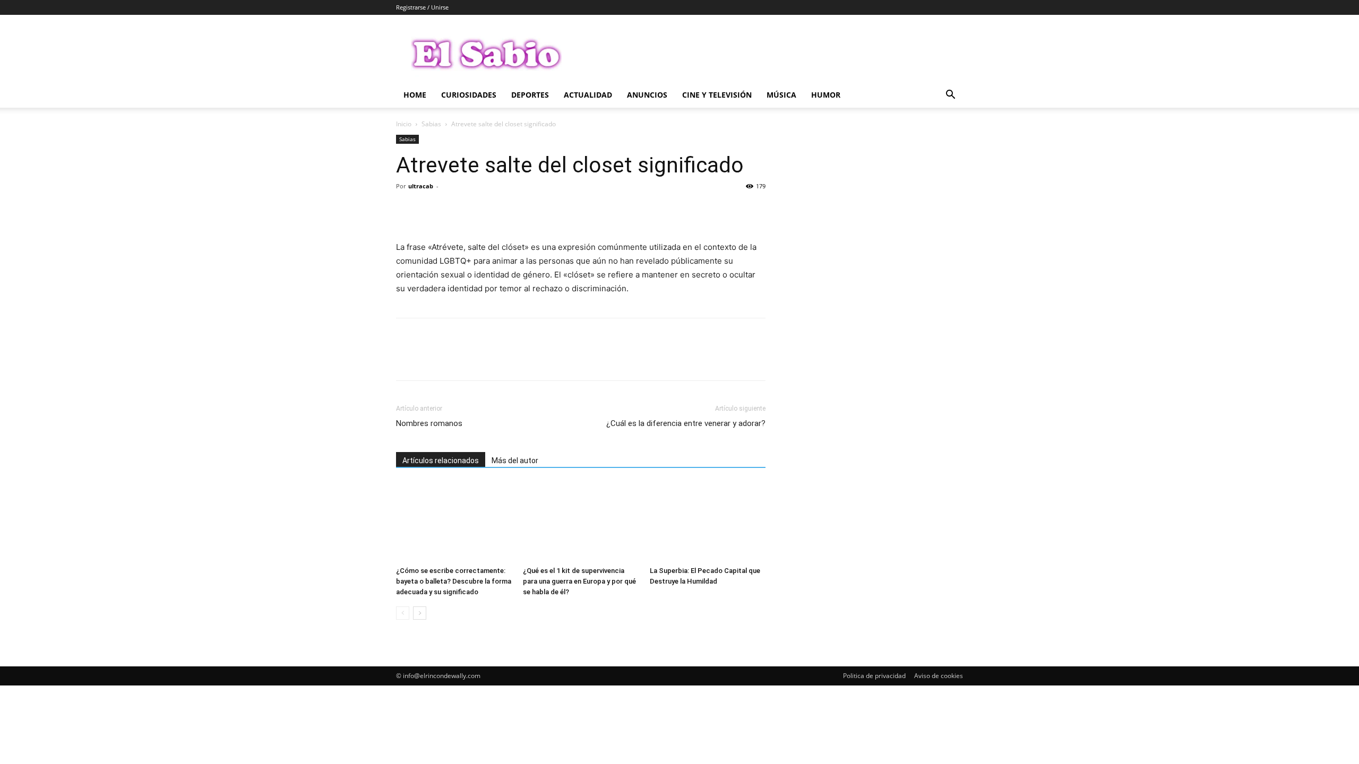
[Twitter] (431, 210)
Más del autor (515, 460)
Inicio (403, 123)
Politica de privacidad (874, 675)
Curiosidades (468, 95)
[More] (505, 210)
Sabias (431, 123)
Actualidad (588, 95)
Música (781, 95)
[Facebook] (406, 210)
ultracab (420, 186)
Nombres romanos (429, 423)
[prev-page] (402, 613)
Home (414, 95)
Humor (825, 95)
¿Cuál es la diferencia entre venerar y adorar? (685, 423)
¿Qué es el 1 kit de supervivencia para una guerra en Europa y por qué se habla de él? (579, 581)
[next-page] (419, 613)
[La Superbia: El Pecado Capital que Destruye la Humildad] (707, 522)
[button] (950, 96)
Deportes (530, 95)
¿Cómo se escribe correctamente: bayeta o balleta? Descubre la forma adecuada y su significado (453, 581)
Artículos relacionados (440, 460)
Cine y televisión (717, 95)
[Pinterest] (455, 210)
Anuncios (647, 95)
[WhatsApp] (480, 210)
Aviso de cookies (938, 675)
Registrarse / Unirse (422, 7)
